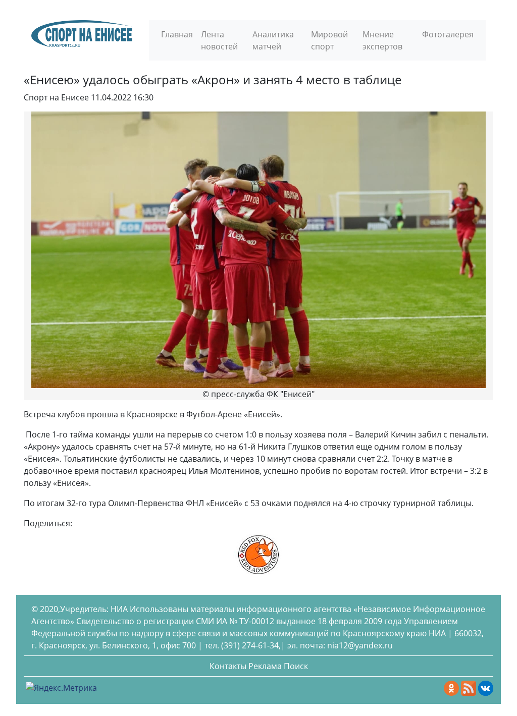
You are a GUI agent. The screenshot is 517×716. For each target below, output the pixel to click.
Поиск (296, 666)
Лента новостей (219, 40)
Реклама (265, 666)
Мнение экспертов (382, 40)
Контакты (228, 666)
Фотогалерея (448, 34)
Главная (177, 34)
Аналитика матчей (273, 40)
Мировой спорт (329, 40)
